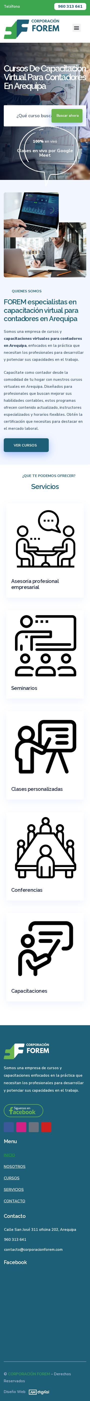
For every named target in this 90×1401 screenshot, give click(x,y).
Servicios (14, 1189)
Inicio (9, 1155)
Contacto (14, 1201)
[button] (76, 28)
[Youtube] (46, 1127)
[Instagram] (21, 1127)
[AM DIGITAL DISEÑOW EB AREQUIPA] (38, 1391)
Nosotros (15, 1166)
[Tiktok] (34, 1127)
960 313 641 (70, 6)
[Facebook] (9, 1127)
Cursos (12, 1178)
